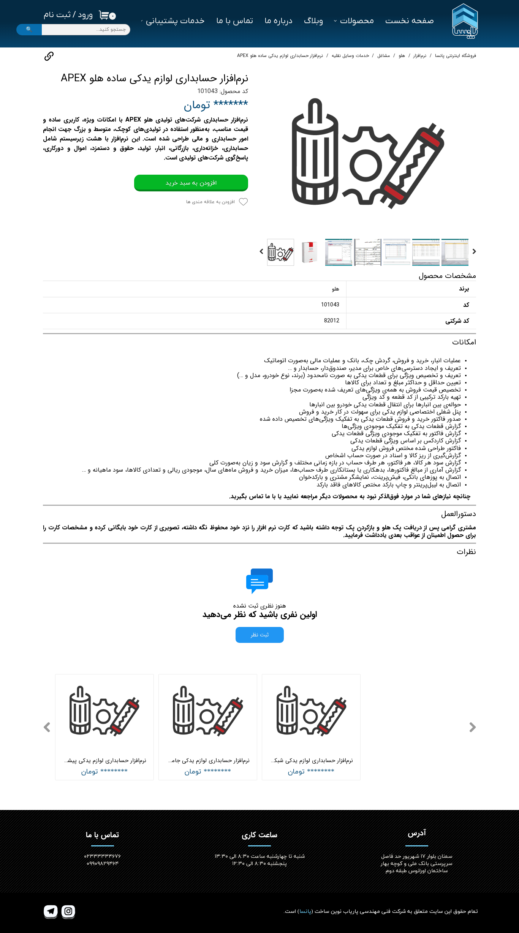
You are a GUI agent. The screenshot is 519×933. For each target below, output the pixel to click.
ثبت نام (57, 15)
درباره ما (278, 21)
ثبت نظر (260, 635)
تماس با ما (234, 21)
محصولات (357, 21)
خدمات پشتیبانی (175, 21)
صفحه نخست (409, 21)
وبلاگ (313, 21)
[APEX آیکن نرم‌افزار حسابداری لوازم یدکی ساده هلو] (368, 154)
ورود (85, 15)
